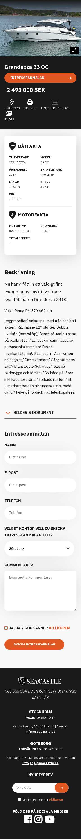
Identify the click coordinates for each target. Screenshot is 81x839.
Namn (10, 444)
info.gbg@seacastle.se (40, 763)
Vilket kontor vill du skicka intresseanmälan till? (34, 532)
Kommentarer (18, 565)
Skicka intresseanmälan (34, 644)
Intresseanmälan (27, 77)
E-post (11, 472)
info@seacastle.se (40, 732)
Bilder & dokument (34, 412)
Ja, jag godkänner (39, 627)
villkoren (59, 627)
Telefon (12, 500)
